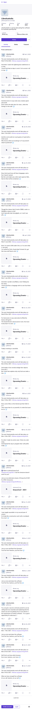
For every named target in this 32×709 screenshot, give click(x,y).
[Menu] (29, 39)
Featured (26, 44)
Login (16, 706)
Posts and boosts (6, 49)
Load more (16, 697)
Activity (6, 44)
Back (5, 2)
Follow (14, 39)
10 (2, 25)
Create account (7, 706)
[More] (30, 85)
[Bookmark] (23, 85)
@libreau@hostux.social (7, 20)
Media (16, 44)
